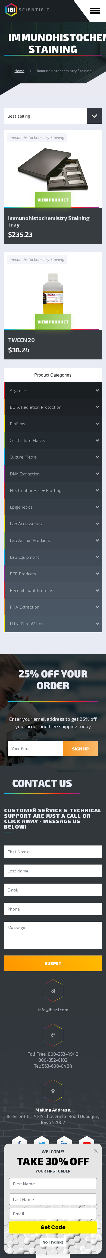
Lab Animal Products (30, 540)
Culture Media (23, 456)
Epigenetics (21, 506)
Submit (53, 963)
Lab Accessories (26, 523)
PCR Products (23, 573)
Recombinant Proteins (31, 590)
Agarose (18, 390)
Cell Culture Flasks (27, 440)
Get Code (53, 1227)
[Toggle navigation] (95, 10)
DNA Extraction (25, 473)
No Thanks (53, 1242)
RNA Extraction (24, 606)
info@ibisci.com (53, 1009)
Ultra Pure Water (26, 623)
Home (19, 70)
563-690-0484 (57, 1065)
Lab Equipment (24, 557)
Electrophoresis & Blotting (35, 490)
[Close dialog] (96, 1151)
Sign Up (80, 748)
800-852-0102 (53, 1059)
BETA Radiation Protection (35, 407)
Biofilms (17, 423)
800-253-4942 (63, 1054)
